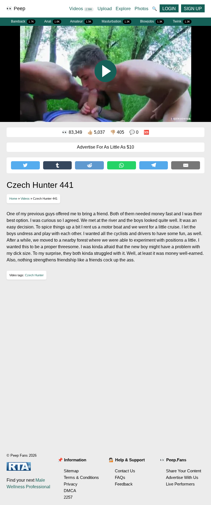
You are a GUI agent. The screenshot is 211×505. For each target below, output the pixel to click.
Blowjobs (151, 21)
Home (13, 198)
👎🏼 (117, 132)
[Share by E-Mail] (185, 165)
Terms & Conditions (81, 477)
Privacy (70, 484)
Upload (105, 8)
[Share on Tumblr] (57, 165)
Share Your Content (183, 470)
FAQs (120, 477)
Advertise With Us (182, 477)
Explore (123, 8)
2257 (68, 497)
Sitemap (71, 470)
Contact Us (125, 470)
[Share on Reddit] (89, 165)
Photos (141, 8)
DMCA (70, 490)
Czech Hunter (34, 275)
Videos (80, 8)
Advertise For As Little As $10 (105, 147)
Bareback (22, 21)
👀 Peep (15, 8)
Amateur (80, 21)
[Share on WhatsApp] (121, 165)
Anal (52, 21)
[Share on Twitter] (25, 165)
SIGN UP (193, 8)
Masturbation (116, 21)
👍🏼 (96, 132)
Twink (181, 21)
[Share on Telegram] (153, 165)
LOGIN (169, 8)
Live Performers (180, 484)
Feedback (124, 484)
